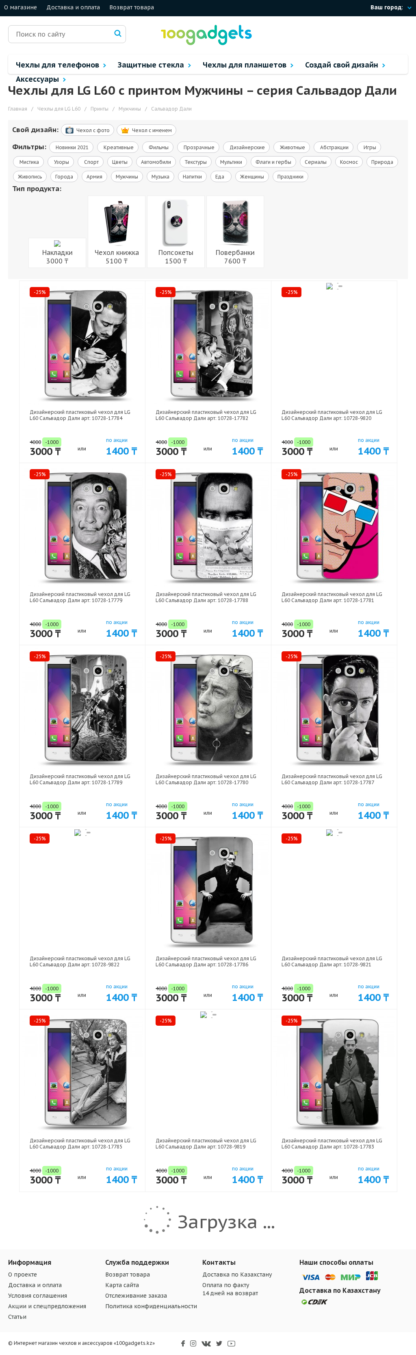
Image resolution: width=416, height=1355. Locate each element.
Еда (221, 177)
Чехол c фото (93, 130)
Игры (369, 147)
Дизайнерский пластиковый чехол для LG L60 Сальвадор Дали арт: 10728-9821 (332, 961)
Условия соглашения (37, 1295)
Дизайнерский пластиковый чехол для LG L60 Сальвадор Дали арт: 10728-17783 (332, 1144)
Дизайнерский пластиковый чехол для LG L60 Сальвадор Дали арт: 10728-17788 (206, 597)
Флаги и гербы (273, 162)
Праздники (290, 177)
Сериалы (316, 162)
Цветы (120, 162)
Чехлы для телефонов (58, 65)
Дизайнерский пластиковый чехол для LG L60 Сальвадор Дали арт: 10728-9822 (80, 961)
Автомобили (156, 162)
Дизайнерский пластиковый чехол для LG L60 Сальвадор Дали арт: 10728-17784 (80, 415)
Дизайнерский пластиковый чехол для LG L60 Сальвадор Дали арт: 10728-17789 (80, 779)
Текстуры (195, 162)
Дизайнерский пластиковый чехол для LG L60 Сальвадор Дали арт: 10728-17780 (206, 779)
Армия (94, 177)
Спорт (91, 162)
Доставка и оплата (73, 7)
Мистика (28, 162)
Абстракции (334, 147)
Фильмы (158, 147)
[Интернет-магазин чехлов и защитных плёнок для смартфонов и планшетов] (206, 44)
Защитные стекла (152, 65)
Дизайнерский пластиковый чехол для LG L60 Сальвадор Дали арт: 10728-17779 (80, 597)
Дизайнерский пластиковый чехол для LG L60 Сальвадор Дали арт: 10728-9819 (206, 1144)
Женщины (252, 177)
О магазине (20, 7)
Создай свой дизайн (342, 65)
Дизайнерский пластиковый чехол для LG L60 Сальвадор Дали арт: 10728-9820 (332, 415)
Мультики (231, 162)
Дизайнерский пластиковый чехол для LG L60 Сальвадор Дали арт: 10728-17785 (80, 1144)
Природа (382, 162)
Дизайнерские (246, 147)
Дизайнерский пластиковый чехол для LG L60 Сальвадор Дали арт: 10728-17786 (206, 961)
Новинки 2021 (71, 147)
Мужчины (127, 177)
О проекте (22, 1274)
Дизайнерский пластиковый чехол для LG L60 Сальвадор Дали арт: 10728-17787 (332, 779)
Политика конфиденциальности (151, 1306)
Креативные (118, 147)
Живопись (30, 177)
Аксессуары (38, 79)
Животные (292, 147)
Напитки (192, 177)
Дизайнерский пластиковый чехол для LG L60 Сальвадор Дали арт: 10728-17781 (332, 597)
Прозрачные (198, 147)
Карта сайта (122, 1285)
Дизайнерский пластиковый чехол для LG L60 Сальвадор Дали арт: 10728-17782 (206, 415)
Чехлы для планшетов (245, 65)
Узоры (61, 162)
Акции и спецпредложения (47, 1306)
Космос (349, 162)
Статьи (17, 1316)
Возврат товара (131, 7)
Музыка (160, 177)
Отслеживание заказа (136, 1295)
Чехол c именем (152, 130)
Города (64, 177)
